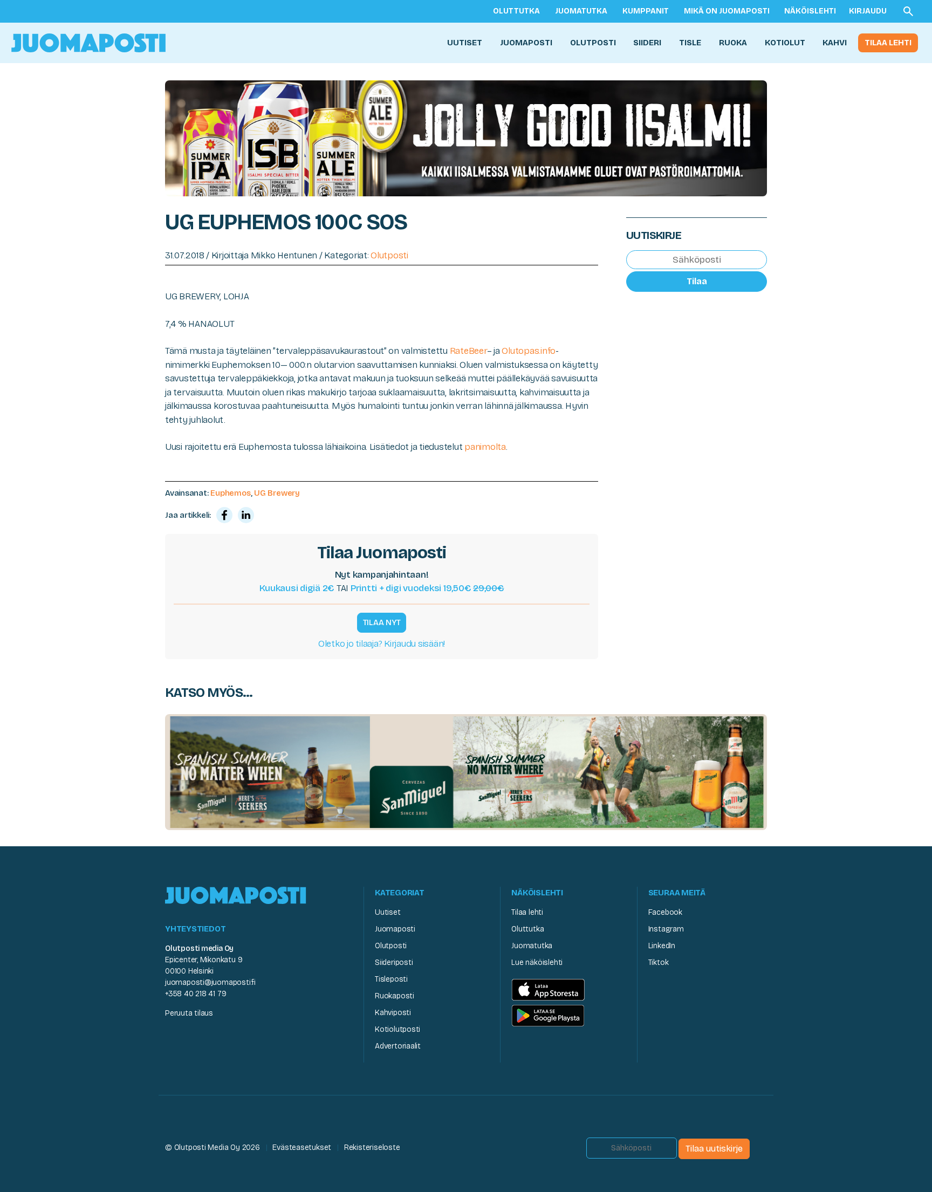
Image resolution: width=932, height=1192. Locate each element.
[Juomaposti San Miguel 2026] (466, 771)
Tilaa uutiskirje (714, 1148)
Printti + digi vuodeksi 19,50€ (427, 588)
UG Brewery (277, 493)
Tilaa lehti (888, 42)
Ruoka (733, 42)
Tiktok (658, 962)
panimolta (485, 447)
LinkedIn (661, 945)
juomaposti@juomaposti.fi (210, 982)
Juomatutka (581, 11)
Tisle (690, 42)
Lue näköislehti (537, 962)
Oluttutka (516, 11)
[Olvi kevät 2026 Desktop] (466, 137)
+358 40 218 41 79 (195, 993)
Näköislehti (810, 11)
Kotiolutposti (397, 1029)
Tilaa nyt (382, 622)
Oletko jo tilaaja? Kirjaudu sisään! (381, 643)
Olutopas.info (529, 351)
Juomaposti (526, 42)
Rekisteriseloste (372, 1147)
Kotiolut (785, 42)
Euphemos (230, 493)
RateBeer (468, 351)
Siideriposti (394, 962)
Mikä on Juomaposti (727, 11)
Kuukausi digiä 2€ (297, 588)
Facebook (665, 912)
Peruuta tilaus (189, 1013)
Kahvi (835, 42)
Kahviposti (393, 1012)
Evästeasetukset (301, 1147)
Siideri (647, 42)
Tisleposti (391, 979)
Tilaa (697, 281)
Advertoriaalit (398, 1046)
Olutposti (593, 42)
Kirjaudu (868, 11)
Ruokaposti (394, 996)
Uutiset (464, 42)
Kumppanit (645, 11)
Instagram (666, 929)
